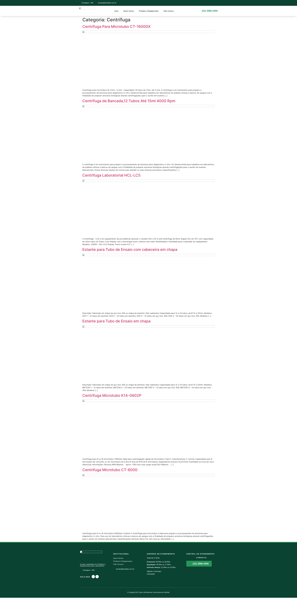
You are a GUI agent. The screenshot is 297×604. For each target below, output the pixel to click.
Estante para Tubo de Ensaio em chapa (116, 321)
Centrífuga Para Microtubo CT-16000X (116, 26)
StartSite (166, 592)
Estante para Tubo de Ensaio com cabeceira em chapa (129, 249)
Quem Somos (128, 11)
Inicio (116, 11)
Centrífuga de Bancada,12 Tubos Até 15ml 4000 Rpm (128, 101)
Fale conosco (169, 11)
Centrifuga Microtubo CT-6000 (109, 470)
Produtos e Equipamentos (149, 11)
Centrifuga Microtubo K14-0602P (111, 395)
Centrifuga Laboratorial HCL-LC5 (111, 175)
